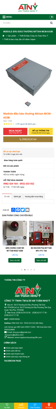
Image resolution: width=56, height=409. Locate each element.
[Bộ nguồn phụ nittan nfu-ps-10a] (41, 233)
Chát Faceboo (35, 407)
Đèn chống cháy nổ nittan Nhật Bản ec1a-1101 (15, 251)
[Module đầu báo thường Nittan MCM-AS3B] (28, 103)
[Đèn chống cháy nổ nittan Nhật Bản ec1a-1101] (15, 233)
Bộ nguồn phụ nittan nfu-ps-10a (41, 249)
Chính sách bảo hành (14, 348)
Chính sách (10, 343)
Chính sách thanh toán (14, 354)
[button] (21, 269)
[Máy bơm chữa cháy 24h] (28, 7)
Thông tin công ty (14, 280)
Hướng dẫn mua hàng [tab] (34, 196)
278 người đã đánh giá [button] (25, 124)
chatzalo (21, 407)
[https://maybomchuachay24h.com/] (3, 36)
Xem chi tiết (15, 260)
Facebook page (12, 361)
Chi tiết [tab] (7, 196)
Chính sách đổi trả (12, 351)
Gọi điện (7, 407)
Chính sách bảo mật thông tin (17, 357)
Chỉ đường (49, 407)
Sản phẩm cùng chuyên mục (17, 215)
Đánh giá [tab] (17, 196)
